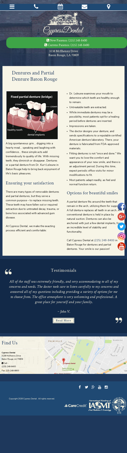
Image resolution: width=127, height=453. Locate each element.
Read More (63, 320)
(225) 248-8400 (77, 40)
